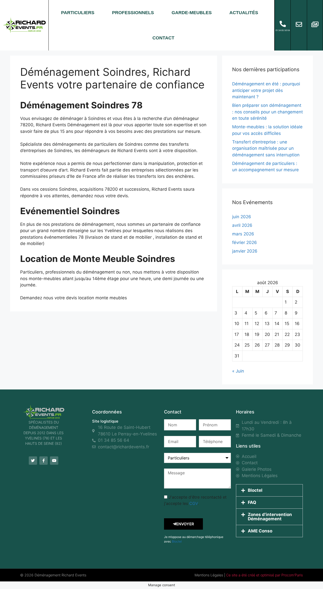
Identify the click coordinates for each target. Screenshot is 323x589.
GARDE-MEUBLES (192, 12)
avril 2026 (242, 225)
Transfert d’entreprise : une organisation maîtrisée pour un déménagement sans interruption (266, 148)
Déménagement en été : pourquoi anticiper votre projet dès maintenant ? (266, 90)
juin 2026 (241, 216)
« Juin (238, 371)
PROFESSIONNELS (133, 12)
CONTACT (163, 37)
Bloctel (177, 541)
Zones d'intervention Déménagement (270, 516)
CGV (193, 503)
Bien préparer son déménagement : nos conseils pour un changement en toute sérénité (267, 112)
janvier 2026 (244, 251)
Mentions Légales (209, 575)
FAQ (252, 502)
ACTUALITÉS (243, 12)
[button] (269, 490)
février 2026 (244, 242)
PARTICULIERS (77, 12)
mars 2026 (243, 233)
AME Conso (260, 530)
